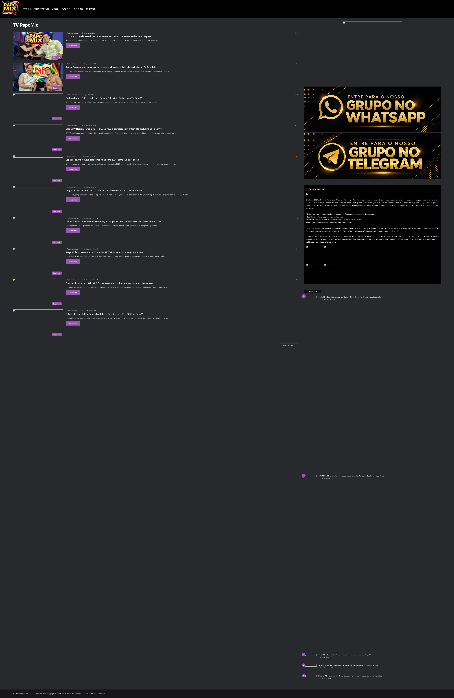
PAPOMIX (27, 9)
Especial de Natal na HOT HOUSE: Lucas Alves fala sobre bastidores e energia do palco (109, 283)
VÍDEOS (55, 9)
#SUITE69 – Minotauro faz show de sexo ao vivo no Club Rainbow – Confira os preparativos (351, 475)
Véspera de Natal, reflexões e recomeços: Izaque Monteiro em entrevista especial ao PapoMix (113, 221)
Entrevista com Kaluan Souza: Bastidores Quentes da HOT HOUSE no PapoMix (105, 314)
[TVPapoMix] (11, 8)
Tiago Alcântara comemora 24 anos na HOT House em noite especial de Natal (105, 252)
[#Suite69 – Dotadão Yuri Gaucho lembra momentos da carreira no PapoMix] (310, 658)
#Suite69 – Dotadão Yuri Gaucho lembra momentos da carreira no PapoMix (344, 654)
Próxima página (287, 346)
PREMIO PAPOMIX (41, 9)
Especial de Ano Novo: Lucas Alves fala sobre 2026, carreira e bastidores (102, 159)
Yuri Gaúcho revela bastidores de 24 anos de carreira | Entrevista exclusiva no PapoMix (109, 36)
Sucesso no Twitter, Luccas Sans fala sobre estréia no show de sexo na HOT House (348, 665)
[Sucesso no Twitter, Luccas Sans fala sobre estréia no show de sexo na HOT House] (310, 668)
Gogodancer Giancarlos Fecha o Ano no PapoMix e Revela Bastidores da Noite (105, 190)
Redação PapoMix (73, 33)
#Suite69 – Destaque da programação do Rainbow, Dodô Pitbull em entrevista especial (349, 296)
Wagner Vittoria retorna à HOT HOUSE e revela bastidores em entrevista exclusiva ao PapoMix (114, 129)
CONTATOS (90, 9)
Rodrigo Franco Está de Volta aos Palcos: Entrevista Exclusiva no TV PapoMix (105, 98)
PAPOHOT (65, 9)
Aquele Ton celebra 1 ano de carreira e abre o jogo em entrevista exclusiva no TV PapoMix (111, 67)
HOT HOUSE (78, 9)
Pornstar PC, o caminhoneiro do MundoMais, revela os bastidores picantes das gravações (350, 675)
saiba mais (73, 46)
